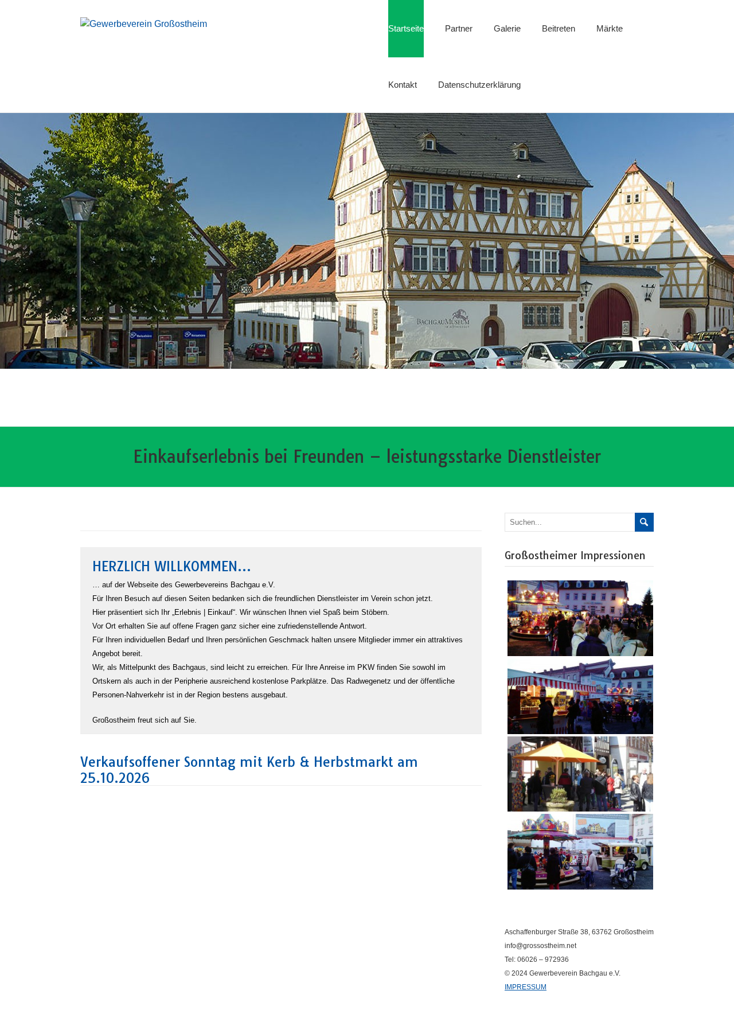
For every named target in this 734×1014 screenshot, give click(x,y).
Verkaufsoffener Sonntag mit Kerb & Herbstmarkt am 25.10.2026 (249, 770)
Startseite (406, 28)
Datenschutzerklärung (479, 84)
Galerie (507, 28)
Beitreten (558, 28)
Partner (459, 28)
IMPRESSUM (525, 987)
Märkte (609, 28)
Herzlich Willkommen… (171, 566)
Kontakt (402, 84)
